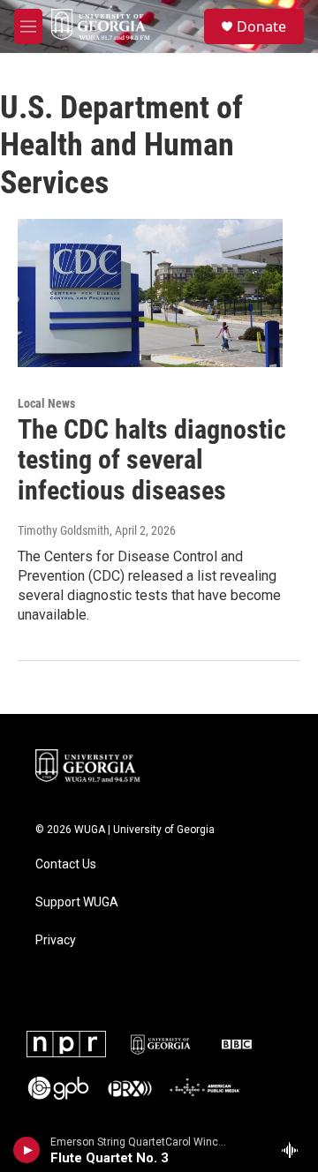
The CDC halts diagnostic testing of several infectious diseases (152, 460)
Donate (261, 26)
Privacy (55, 940)
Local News (46, 403)
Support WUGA (76, 902)
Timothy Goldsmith (64, 530)
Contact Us (65, 864)
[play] (27, 1150)
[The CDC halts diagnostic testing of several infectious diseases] (150, 292)
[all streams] (294, 1150)
